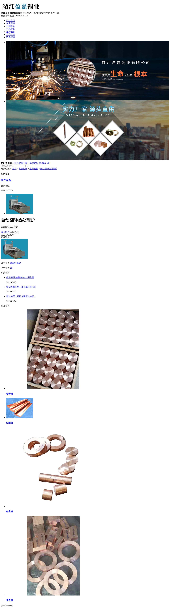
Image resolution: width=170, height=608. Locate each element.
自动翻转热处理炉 (48, 168)
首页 (14, 168)
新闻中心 (10, 26)
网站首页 (10, 20)
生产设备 (10, 32)
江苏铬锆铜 (33, 163)
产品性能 (10, 34)
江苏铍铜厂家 (20, 163)
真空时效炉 (15, 263)
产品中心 (10, 29)
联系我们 (10, 37)
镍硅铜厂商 (44, 163)
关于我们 (10, 23)
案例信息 (23, 168)
